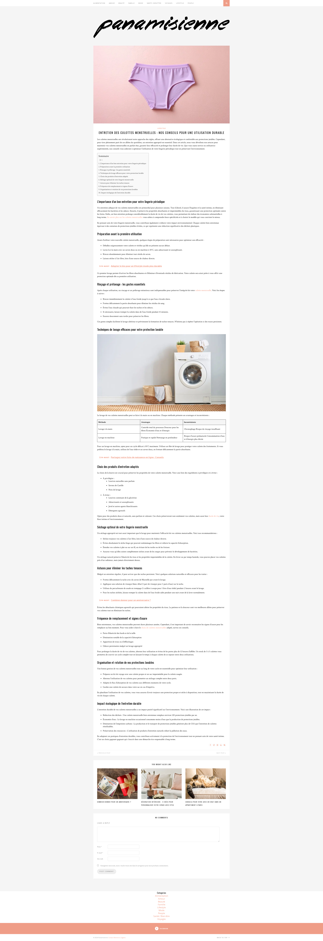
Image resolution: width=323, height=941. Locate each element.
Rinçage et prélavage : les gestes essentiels (115, 170)
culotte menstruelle (203, 290)
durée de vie (214, 516)
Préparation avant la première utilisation (115, 166)
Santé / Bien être (154, 3)
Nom (99, 847)
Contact (110, 937)
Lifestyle (180, 3)
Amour (112, 3)
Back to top (222, 937)
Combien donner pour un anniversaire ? (114, 802)
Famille (131, 3)
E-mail (100, 853)
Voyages (168, 3)
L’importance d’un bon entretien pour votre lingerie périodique (123, 163)
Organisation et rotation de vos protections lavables (119, 189)
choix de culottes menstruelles (153, 627)
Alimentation (99, 3)
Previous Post (104, 753)
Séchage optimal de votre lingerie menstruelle (117, 179)
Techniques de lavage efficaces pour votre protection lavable (122, 173)
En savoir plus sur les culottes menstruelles (125, 217)
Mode (140, 3)
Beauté (121, 3)
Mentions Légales (120, 937)
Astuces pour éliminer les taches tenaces (114, 183)
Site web (100, 859)
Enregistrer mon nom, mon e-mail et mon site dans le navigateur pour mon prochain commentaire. (134, 866)
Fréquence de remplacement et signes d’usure (116, 186)
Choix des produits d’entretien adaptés (114, 176)
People (191, 3)
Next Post (221, 753)
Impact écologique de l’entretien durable (115, 192)
